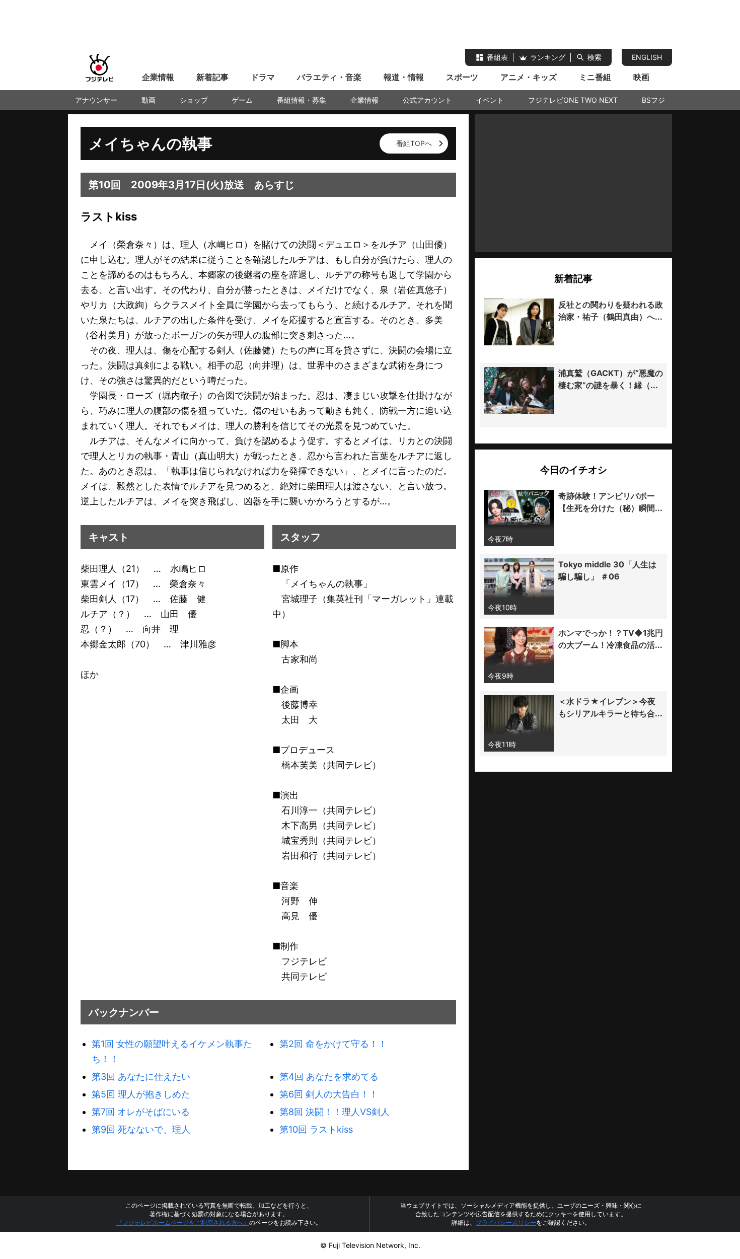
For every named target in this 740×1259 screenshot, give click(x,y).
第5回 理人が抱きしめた (141, 1094)
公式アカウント (427, 100)
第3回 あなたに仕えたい (141, 1076)
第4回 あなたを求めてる (329, 1076)
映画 (641, 77)
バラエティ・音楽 (329, 77)
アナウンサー (96, 100)
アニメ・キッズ (528, 77)
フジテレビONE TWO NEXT (573, 100)
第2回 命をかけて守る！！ (333, 1044)
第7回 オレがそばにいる (141, 1111)
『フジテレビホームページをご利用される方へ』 (182, 1222)
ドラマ (263, 77)
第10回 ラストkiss (316, 1129)
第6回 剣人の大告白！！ (328, 1094)
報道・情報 (404, 77)
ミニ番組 (595, 77)
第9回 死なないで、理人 (141, 1129)
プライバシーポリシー (506, 1222)
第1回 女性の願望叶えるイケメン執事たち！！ (172, 1051)
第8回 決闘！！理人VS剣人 (334, 1111)
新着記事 (212, 77)
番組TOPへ (414, 143)
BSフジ (653, 100)
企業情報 (158, 77)
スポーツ (462, 77)
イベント (490, 100)
